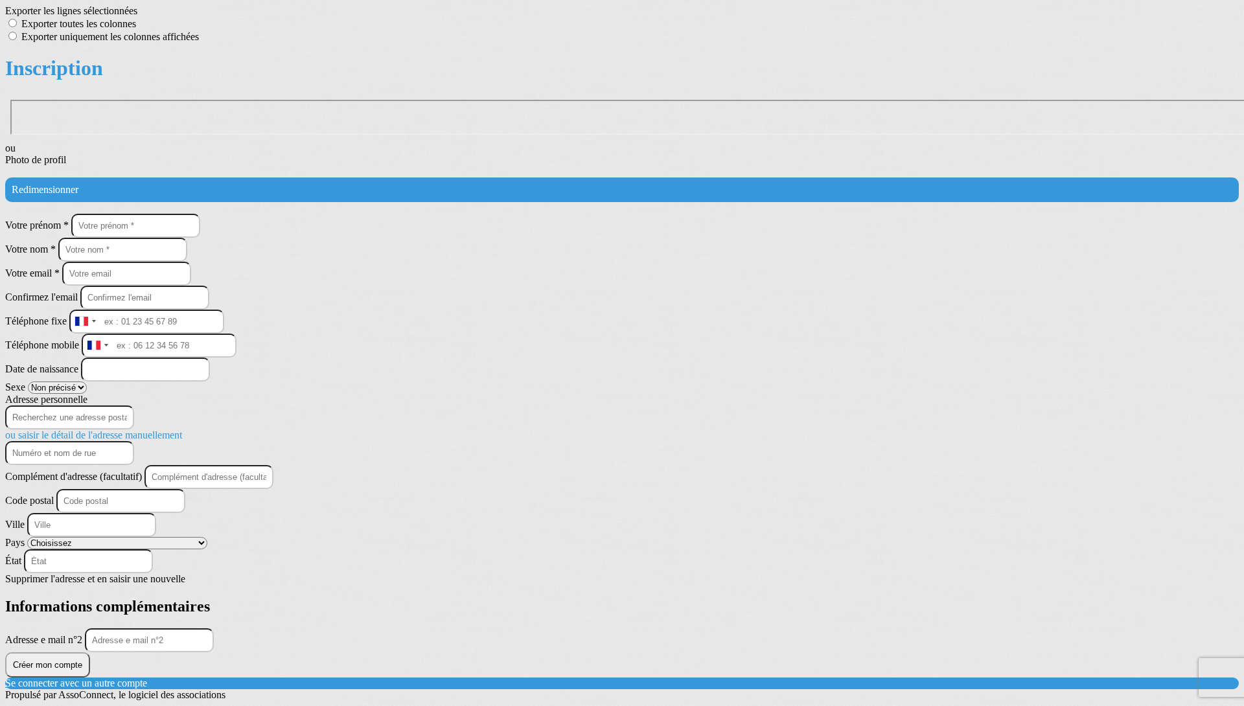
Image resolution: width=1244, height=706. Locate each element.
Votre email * (33, 273)
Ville (16, 524)
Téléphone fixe (37, 320)
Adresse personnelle (46, 399)
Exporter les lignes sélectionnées (71, 10)
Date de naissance (43, 368)
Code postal (29, 500)
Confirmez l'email (41, 296)
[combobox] (85, 321)
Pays (16, 542)
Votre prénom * (38, 225)
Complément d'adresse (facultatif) (74, 476)
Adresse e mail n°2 (45, 639)
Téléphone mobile (43, 344)
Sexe (16, 387)
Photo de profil (35, 159)
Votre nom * (31, 249)
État (14, 560)
